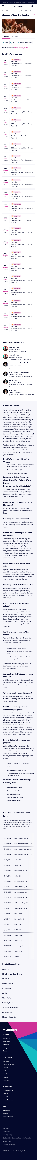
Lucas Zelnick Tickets (14, 800)
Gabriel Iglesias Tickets (15, 797)
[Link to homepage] (18, 6)
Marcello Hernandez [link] (9, 1017)
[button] (5, 42)
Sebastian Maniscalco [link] (10, 1007)
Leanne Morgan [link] (7, 984)
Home (4, 11)
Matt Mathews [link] (7, 979)
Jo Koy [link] (4, 993)
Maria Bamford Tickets (14, 787)
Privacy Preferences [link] (9, 1144)
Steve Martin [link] (6, 998)
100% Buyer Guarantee (21, 2)
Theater (9, 11)
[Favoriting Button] (33, 14)
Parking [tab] (15, 36)
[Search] (32, 6)
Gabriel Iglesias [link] (7, 1003)
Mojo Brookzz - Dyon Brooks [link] (12, 974)
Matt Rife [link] (5, 969)
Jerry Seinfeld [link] (7, 1012)
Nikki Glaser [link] (6, 988)
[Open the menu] (3, 6)
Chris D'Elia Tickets (13, 794)
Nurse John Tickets (13, 791)
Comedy (17, 11)
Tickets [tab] (6, 36)
